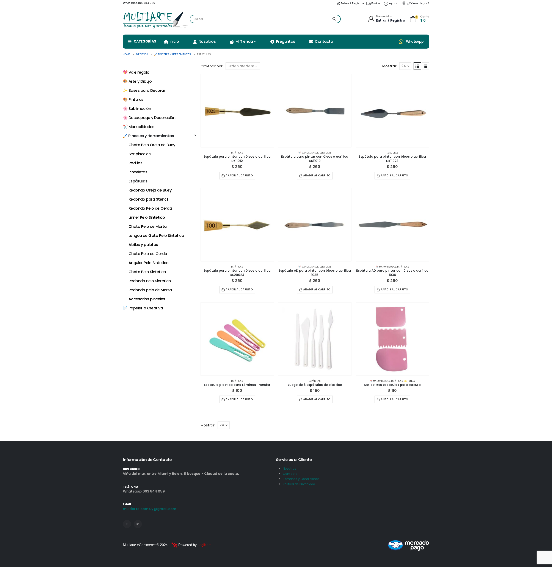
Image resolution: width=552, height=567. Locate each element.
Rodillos (136, 163)
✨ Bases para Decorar (144, 90)
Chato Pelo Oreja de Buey (152, 144)
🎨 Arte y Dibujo (137, 81)
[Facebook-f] (127, 524)
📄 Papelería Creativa (143, 308)
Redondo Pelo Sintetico (150, 281)
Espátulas (237, 152)
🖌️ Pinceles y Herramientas (148, 135)
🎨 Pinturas (133, 99)
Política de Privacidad (299, 484)
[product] (237, 110)
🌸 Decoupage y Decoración (149, 117)
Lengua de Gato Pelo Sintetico (156, 235)
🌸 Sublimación (137, 108)
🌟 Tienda (409, 381)
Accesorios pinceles (147, 299)
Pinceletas (138, 172)
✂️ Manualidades (308, 152)
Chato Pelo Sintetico (147, 271)
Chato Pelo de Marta (148, 226)
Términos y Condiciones (301, 479)
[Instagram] (138, 524)
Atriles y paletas (143, 244)
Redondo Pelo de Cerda (150, 208)
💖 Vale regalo (136, 72)
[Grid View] (417, 66)
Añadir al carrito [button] (239, 175)
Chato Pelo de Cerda (148, 253)
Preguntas (285, 41)
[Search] (334, 19)
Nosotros (207, 41)
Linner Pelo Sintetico (147, 217)
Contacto (324, 41)
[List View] (425, 66)
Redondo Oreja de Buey (150, 190)
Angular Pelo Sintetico (149, 262)
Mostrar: (389, 66)
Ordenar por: (212, 66)
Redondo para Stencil (148, 199)
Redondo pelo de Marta (150, 290)
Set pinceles (140, 154)
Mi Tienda (244, 41)
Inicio (174, 41)
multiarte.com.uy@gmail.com (149, 508)
